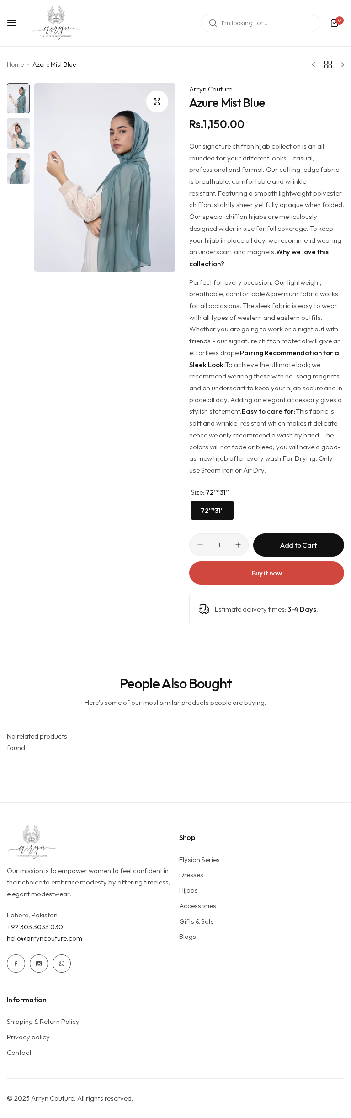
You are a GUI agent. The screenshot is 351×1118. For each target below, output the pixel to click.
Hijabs (188, 890)
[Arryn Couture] (57, 23)
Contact (19, 1052)
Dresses (191, 874)
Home (15, 64)
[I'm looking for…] (213, 23)
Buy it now (267, 573)
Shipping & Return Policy (43, 1021)
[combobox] (260, 23)
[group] (105, 177)
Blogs (187, 936)
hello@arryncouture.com (44, 938)
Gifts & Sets (196, 921)
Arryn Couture (210, 89)
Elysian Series (199, 859)
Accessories (197, 905)
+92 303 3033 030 (35, 926)
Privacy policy (28, 1037)
